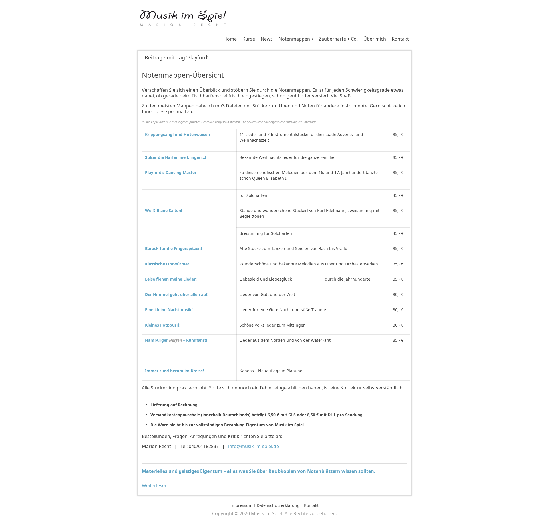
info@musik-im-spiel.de (253, 446)
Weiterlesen (155, 485)
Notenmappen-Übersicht (183, 75)
